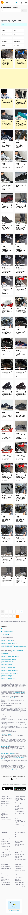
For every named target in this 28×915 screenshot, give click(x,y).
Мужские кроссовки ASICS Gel (7, 658)
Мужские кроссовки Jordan (6, 642)
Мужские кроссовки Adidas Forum (8, 678)
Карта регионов (19, 866)
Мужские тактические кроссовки (20, 860)
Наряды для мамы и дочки (20, 809)
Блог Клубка (18, 868)
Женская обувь (4, 805)
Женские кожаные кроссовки (5, 808)
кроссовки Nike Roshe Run (10, 688)
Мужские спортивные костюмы (20, 837)
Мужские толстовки (19, 854)
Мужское (14, 20)
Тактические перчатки (18, 848)
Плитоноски (4, 811)
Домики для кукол (5, 834)
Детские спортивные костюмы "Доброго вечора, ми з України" (6, 856)
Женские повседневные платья (4, 814)
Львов (2, 651)
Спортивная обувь (7, 21)
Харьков (7, 651)
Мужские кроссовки (20, 832)
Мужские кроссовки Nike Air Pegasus (9, 670)
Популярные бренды (20, 870)
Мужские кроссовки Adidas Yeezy (8, 667)
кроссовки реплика (6, 732)
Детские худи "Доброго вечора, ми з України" (20, 821)
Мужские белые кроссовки (6, 646)
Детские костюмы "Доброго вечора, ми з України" (6, 838)
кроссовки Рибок (11, 699)
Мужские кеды (18, 834)
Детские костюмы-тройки (5, 844)
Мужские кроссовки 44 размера (8, 639)
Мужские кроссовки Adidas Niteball (8, 669)
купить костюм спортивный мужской (9, 769)
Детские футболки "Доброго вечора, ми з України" (6, 851)
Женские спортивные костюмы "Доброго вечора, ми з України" (20, 804)
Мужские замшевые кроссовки (7, 645)
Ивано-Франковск (4, 653)
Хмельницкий (20, 650)
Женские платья (5, 801)
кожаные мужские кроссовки (18, 692)
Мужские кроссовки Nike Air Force (8, 643)
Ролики (2, 877)
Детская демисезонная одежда (18, 817)
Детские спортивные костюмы (6, 887)
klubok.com (2, 2)
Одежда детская (5, 841)
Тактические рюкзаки (6, 819)
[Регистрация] (26, 3)
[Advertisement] (13, 16)
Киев (14, 650)
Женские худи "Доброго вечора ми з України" (20, 799)
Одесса (12, 651)
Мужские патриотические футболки (19, 841)
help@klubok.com (19, 882)
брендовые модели (6, 734)
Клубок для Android (20, 886)
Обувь (19, 20)
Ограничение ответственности (19, 876)
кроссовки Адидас (5, 697)
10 (14, 616)
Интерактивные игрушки (5, 880)
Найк (10, 697)
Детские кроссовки (5, 882)
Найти (24, 10)
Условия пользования (18, 880)
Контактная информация (18, 873)
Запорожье (18, 651)
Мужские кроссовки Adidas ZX (7, 675)
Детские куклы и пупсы (5, 872)
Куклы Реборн (4, 864)
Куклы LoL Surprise (19, 813)
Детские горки (4, 832)
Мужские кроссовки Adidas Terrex (8, 676)
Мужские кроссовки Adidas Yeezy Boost (9, 673)
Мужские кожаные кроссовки (19, 845)
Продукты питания (5, 866)
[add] (16, 2)
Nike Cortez (14, 697)
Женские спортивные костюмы (6, 799)
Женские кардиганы (6, 803)
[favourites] (7, 2)
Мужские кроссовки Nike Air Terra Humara (10, 656)
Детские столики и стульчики (19, 828)
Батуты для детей (5, 875)
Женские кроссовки (20, 796)
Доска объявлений (5, 20)
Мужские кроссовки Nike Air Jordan (8, 659)
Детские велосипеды (6, 859)
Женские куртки (5, 796)
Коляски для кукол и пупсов (6, 869)
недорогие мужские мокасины (7, 753)
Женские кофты (5, 817)
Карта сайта (18, 864)
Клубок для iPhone (19, 884)
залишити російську (14, 910)
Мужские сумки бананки (18, 857)
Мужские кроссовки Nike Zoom (7, 661)
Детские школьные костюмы (5, 847)
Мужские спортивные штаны (20, 851)
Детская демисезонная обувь (20, 825)
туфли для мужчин (5, 746)
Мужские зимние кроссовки (20, 646)
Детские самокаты (19, 811)
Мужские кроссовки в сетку (6, 672)
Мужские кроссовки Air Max (7, 640)
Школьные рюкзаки (5, 884)
